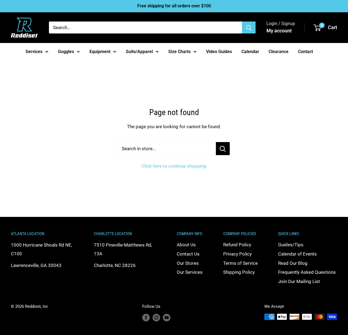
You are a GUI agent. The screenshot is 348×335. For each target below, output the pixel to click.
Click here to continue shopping (174, 166)
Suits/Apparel (139, 51)
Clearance (278, 51)
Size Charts (179, 51)
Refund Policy (237, 244)
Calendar (250, 51)
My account (279, 30)
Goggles (66, 51)
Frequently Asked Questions (307, 272)
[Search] (249, 27)
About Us (186, 244)
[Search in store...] (223, 148)
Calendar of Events (297, 254)
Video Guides (219, 51)
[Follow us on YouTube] (166, 317)
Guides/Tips (290, 244)
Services (34, 51)
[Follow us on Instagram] (156, 317)
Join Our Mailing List (299, 281)
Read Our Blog (292, 263)
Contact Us (188, 254)
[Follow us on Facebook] (146, 317)
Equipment (99, 51)
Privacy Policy (237, 254)
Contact (305, 51)
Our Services (190, 272)
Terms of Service (240, 263)
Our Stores (188, 263)
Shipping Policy (239, 272)
